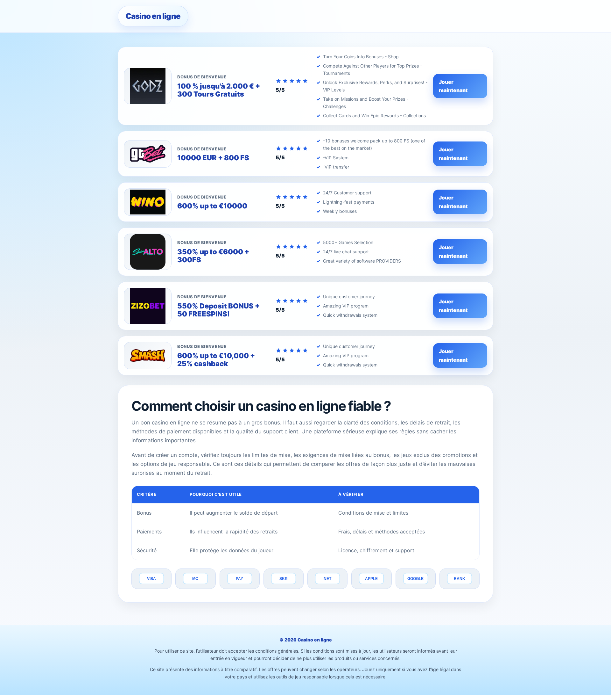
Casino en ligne (153, 16)
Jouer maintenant (453, 86)
